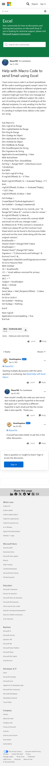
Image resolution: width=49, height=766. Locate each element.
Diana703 (14, 61)
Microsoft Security (9, 635)
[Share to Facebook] (16, 493)
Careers (5, 714)
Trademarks (31, 757)
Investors (6, 731)
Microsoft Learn (8, 681)
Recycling (17, 759)
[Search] (28, 4)
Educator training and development (14, 610)
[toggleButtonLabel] (45, 11)
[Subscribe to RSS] (33, 493)
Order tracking (7, 565)
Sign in (14, 464)
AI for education (8, 619)
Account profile (8, 548)
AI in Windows (7, 527)
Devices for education (10, 594)
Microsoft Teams (8, 652)
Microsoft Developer (9, 677)
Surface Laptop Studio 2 (10, 514)
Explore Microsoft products (11, 531)
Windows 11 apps (8, 536)
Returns (5, 560)
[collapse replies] (24, 357)
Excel (6, 11)
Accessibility (7, 740)
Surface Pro (6, 506)
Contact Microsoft (17, 754)
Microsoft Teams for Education (12, 598)
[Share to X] (20, 493)
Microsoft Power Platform (11, 648)
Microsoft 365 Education (11, 602)
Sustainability (7, 744)
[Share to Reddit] (24, 493)
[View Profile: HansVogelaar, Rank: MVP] (5, 360)
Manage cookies (8, 757)
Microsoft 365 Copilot (10, 656)
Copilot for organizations (11, 519)
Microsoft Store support (10, 556)
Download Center (8, 552)
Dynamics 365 (7, 639)
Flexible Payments (9, 577)
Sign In (43, 4)
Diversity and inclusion (10, 735)
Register (35, 4)
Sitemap (5, 754)
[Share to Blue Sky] (28, 493)
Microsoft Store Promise (10, 573)
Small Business (8, 660)
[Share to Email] (37, 493)
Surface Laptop (8, 510)
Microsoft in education (10, 589)
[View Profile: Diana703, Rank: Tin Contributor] (5, 62)
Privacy (28, 754)
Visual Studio (7, 702)
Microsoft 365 (7, 644)
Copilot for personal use (10, 523)
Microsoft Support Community (16, 33)
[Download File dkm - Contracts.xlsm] (25, 330)
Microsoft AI (7, 631)
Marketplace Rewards (10, 698)
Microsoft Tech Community (11, 689)
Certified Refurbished (10, 569)
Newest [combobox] (41, 351)
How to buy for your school (11, 606)
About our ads (28, 759)
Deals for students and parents (13, 615)
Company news (8, 723)
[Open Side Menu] (3, 4)
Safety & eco (7, 759)
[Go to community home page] (9, 4)
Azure (5, 673)
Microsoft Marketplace (10, 694)
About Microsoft (8, 718)
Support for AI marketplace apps (13, 685)
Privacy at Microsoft (9, 727)
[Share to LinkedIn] (11, 493)
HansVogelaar (15, 359)
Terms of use (20, 757)
